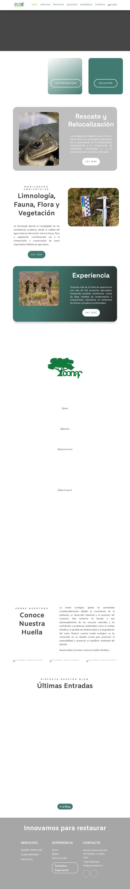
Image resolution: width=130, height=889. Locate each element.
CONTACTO (100, 5)
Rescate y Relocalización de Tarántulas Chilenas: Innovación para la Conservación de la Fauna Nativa (63, 706)
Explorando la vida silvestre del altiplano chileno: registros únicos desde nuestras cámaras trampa (62, 778)
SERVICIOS (45, 5)
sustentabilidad (66, 83)
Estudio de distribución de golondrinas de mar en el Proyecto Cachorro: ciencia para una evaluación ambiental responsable (63, 744)
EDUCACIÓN (105, 83)
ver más (91, 161)
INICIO (35, 5)
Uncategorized (35, 712)
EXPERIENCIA (86, 5)
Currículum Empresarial (61, 868)
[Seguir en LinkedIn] (86, 873)
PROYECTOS (58, 5)
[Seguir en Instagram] (94, 873)
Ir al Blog (65, 806)
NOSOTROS (72, 5)
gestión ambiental (24, 85)
